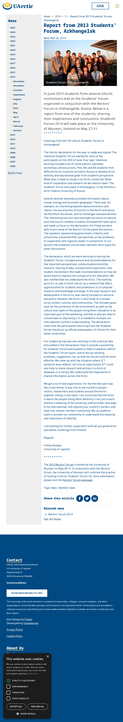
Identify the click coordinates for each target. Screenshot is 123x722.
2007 (12, 161)
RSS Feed (16, 173)
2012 (12, 139)
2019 (12, 54)
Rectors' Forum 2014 (60, 514)
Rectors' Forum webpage (77, 480)
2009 (12, 152)
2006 (12, 166)
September (19, 94)
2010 (12, 148)
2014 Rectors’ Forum (61, 464)
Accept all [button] (16, 706)
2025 (12, 27)
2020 (12, 50)
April (15, 117)
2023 (12, 36)
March (16, 121)
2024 (12, 32)
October (17, 90)
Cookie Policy (14, 636)
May (15, 112)
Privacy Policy (15, 629)
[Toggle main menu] (117, 6)
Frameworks (31, 623)
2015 (12, 72)
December (18, 85)
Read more (33, 673)
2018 (12, 59)
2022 (12, 41)
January (17, 130)
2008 (12, 157)
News (47, 16)
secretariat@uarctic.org (26, 593)
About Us (15, 648)
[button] (27, 714)
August (17, 99)
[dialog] (27, 686)
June (15, 108)
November (19, 81)
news (54, 488)
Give (100, 6)
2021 (12, 45)
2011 (12, 143)
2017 (12, 63)
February (18, 126)
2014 (58, 16)
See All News (52, 519)
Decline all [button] (37, 706)
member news (66, 488)
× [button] (47, 656)
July (15, 103)
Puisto (28, 619)
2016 (12, 67)
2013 (12, 134)
